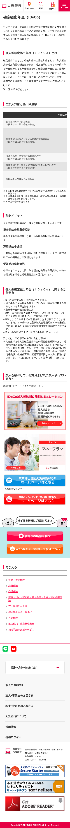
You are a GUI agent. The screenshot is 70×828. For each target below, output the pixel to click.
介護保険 (13, 591)
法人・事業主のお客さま (19, 695)
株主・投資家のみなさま (19, 706)
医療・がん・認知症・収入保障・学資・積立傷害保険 (35, 599)
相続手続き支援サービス (21, 629)
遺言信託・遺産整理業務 (21, 623)
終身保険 (13, 585)
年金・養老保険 (16, 579)
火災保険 (13, 617)
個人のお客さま (14, 685)
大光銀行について (15, 716)
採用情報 (10, 727)
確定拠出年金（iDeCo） (20, 612)
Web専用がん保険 (17, 606)
